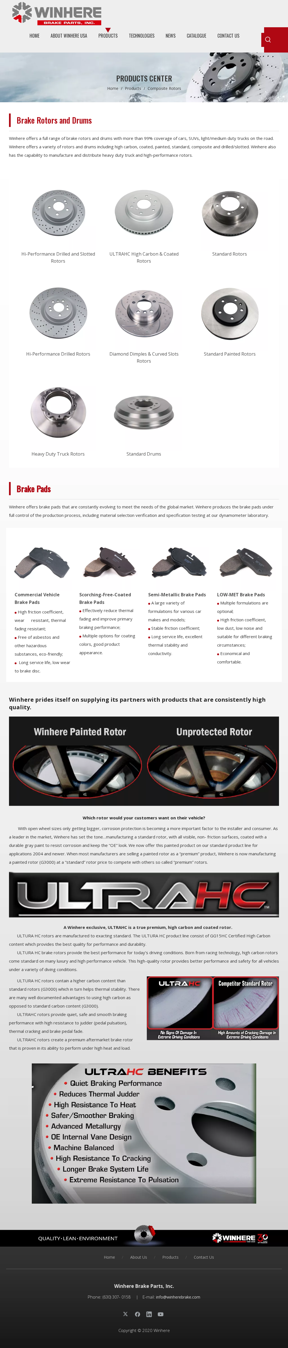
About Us (138, 1257)
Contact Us (204, 1257)
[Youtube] (160, 1314)
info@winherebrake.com (178, 1297)
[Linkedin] (149, 1314)
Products (170, 1257)
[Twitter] (126, 1314)
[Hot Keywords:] (268, 40)
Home (109, 1257)
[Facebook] (137, 1314)
